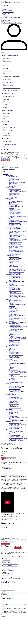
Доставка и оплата (8, 570)
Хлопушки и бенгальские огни (17, 440)
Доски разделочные (14, 325)
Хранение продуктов (14, 345)
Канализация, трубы (14, 209)
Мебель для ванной (14, 288)
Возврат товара (7, 10)
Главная (5, 165)
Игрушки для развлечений (16, 400)
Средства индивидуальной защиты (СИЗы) (16, 246)
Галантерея (9, 409)
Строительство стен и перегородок (15, 278)
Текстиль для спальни (15, 390)
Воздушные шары (14, 395)
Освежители (12, 351)
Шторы (11, 393)
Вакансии (6, 13)
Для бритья (12, 349)
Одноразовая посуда (14, 334)
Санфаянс (11, 217)
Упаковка (11, 321)
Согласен (3, 616)
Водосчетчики (13, 205)
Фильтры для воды (14, 340)
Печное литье (13, 308)
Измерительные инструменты (17, 231)
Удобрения (12, 379)
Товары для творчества (15, 427)
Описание (6, 467)
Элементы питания (14, 273)
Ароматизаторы (13, 180)
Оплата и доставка (8, 12)
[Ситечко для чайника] (7, 443)
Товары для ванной (14, 314)
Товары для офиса (14, 425)
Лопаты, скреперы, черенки (16, 235)
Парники (11, 367)
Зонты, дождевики (14, 415)
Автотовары (9, 175)
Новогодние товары (11, 430)
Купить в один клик (11, 458)
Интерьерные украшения (16, 436)
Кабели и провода (14, 261)
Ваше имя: (3, 526)
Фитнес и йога (13, 197)
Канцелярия (9, 421)
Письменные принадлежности (17, 424)
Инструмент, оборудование (13, 227)
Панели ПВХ (12, 292)
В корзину (3, 458)
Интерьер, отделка (11, 283)
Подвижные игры (14, 193)
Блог (4, 14)
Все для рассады (13, 360)
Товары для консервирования (17, 338)
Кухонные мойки (13, 210)
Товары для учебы (14, 428)
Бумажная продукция (15, 423)
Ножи (10, 333)
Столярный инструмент (15, 249)
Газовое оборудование (15, 228)
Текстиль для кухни (14, 389)
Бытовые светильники (15, 258)
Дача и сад (9, 359)
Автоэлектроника (14, 179)
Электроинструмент (14, 254)
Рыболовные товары (15, 194)
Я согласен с (8, 541)
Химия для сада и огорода (16, 382)
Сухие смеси (12, 280)
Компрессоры (13, 183)
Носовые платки (13, 385)
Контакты (6, 16)
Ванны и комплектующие (16, 201)
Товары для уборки (14, 317)
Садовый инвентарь (14, 374)
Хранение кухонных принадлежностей (14, 343)
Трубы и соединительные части (18, 221)
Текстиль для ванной (15, 387)
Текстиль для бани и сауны (16, 386)
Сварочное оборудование (16, 240)
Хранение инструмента (15, 253)
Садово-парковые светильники (17, 371)
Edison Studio (11, 582)
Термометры (12, 311)
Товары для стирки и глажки (17, 315)
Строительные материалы (13, 274)
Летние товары (13, 402)
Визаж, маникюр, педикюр (16, 410)
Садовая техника (13, 370)
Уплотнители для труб (15, 224)
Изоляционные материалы (16, 285)
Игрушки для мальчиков (15, 398)
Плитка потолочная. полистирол (17, 296)
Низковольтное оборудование (17, 263)
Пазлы (11, 405)
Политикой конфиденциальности (8, 541)
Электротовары (10, 255)
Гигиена (11, 348)
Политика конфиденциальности (11, 578)
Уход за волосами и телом (16, 355)
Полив (11, 368)
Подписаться (18, 548)
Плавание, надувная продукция (17, 191)
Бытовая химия (10, 346)
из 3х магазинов (12, 465)
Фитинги (11, 225)
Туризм (11, 195)
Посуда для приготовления (16, 336)
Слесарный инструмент (15, 244)
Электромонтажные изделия (17, 270)
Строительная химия (14, 276)
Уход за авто (12, 186)
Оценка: (3, 539)
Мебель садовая (13, 366)
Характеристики (7, 468)
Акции (5, 9)
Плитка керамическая (15, 295)
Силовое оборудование (15, 242)
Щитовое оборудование (15, 269)
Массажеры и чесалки (15, 189)
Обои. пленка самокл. (15, 291)
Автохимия (12, 178)
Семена (11, 375)
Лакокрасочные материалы (16, 281)
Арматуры (12, 200)
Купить (2, 606)
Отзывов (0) (6, 470)
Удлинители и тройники (15, 268)
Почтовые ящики (14, 310)
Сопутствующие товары (16, 185)
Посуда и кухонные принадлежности (13, 167)
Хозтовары (9, 299)
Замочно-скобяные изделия (16, 229)
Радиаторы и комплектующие (17, 216)
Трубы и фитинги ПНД (15, 223)
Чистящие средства (14, 357)
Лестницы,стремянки (15, 234)
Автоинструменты (14, 176)
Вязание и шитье (13, 412)
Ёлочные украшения (14, 435)
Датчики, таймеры (14, 259)
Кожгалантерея (13, 416)
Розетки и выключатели (15, 266)
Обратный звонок (15, 17)
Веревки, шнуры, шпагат (16, 300)
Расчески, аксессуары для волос (18, 417)
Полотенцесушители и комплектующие (15, 214)
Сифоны (11, 219)
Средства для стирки (15, 353)
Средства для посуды (15, 352)
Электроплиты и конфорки (16, 272)
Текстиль (8, 383)
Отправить (3, 594)
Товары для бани (13, 312)
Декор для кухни (13, 323)
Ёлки (10, 434)
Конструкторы (13, 401)
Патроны (11, 265)
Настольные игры (14, 190)
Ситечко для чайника (9, 169)
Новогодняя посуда (14, 332)
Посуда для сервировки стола (17, 337)
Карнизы (11, 287)
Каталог (5, 166)
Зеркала (11, 284)
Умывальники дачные (15, 381)
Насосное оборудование (15, 212)
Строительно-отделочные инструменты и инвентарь (16, 251)
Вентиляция (12, 202)
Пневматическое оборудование (18, 239)
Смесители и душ (14, 220)
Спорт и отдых (10, 187)
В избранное (4, 451)
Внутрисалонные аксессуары (17, 182)
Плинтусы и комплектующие (17, 293)
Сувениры (12, 419)
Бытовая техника (14, 257)
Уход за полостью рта (15, 356)
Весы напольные (13, 302)
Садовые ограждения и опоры (17, 372)
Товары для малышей (15, 408)
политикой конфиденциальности (9, 550)
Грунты (11, 361)
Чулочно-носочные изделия (16, 391)
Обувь (11, 303)
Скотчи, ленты (13, 243)
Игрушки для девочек (15, 397)
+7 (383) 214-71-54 (5, 17)
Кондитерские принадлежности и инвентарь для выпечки (18, 327)
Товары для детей (11, 394)
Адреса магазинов (8, 8)
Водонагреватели (14, 204)
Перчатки (11, 307)
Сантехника (9, 198)
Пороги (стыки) (13, 298)
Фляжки (11, 341)
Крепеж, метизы (13, 232)
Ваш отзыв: (4, 527)
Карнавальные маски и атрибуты (18, 438)
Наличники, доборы (14, 289)
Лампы (11, 262)
